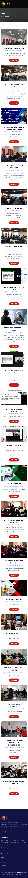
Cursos (3, 862)
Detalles (13, 60)
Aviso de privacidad (19, 874)
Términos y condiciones (8, 874)
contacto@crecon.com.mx (9, 848)
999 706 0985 (5, 845)
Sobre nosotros (5, 860)
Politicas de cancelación (14, 876)
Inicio (2, 857)
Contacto (3, 865)
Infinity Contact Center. (21, 872)
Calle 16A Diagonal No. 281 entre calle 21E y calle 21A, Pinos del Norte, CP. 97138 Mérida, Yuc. (13, 841)
